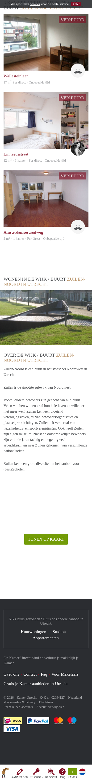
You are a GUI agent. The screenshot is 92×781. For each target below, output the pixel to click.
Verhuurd (72, 19)
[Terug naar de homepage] (5, 773)
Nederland (75, 697)
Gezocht (51, 777)
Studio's (59, 631)
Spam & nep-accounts (18, 707)
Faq (44, 674)
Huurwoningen (33, 631)
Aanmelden (19, 777)
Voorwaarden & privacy (19, 702)
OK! (76, 4)
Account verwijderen (50, 707)
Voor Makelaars (65, 674)
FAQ (62, 777)
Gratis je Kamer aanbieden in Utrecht (36, 683)
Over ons (11, 674)
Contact (30, 674)
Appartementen (46, 637)
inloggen (36, 777)
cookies (35, 4)
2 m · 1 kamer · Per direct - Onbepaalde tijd (34, 238)
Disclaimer (46, 702)
